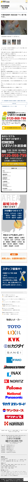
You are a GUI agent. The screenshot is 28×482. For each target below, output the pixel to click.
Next (25, 29)
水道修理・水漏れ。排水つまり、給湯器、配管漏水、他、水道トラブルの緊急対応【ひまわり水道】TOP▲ (14, 431)
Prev (3, 29)
